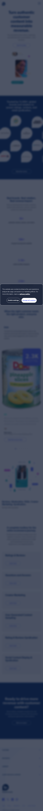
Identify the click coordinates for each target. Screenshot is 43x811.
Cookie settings (13, 300)
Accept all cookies (29, 300)
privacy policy (25, 294)
